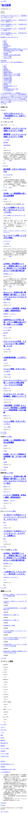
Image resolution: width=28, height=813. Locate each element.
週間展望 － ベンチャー (9, 314)
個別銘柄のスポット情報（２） (11, 614)
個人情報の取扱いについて (10, 86)
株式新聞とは (4, 37)
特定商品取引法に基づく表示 (10, 89)
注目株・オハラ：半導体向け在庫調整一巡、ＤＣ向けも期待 (14, 456)
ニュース (5, 363)
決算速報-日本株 (7, 55)
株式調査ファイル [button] (11, 93)
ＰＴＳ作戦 (6, 243)
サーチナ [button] (18, 96)
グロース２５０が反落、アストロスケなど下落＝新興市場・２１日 (14, 343)
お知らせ (3, 62)
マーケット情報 (7, 81)
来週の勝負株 (6, 145)
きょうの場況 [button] (7, 100)
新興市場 (5, 69)
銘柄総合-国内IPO (8, 49)
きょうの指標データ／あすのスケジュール (14, 215)
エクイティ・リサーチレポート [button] (10, 94)
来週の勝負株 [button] (4, 97)
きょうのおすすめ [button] (12, 97)
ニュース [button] (13, 100)
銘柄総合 (3, 745)
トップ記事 (6, 139)
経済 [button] (26, 96)
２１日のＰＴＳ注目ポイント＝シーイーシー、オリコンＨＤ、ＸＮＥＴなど (14, 517)
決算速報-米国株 (16, 55)
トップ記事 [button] (3, 93)
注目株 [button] (19, 97)
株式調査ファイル (8, 273)
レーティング (6, 241)
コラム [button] (23, 96)
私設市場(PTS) (7, 70)
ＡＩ (4, 147)
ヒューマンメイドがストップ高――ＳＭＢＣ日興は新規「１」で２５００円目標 (15, 382)
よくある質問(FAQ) (8, 90)
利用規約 (5, 87)
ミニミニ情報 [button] (10, 96)
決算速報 (3, 751)
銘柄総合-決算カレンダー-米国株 (14, 50)
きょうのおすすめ (8, 174)
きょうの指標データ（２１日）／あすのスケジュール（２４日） (14, 210)
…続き (10, 160)
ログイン (16, 37)
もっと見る (3, 1)
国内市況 (5, 333)
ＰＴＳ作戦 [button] (20, 99)
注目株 (5, 67)
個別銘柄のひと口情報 (9, 625)
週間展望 (5, 142)
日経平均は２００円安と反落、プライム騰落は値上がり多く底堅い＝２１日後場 (14, 322)
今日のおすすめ (7, 83)
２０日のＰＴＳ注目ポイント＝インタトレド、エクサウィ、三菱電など (14, 533)
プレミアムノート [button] (21, 100)
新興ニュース (6, 302)
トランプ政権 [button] (7, 102)
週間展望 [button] (18, 93)
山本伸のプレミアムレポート (10, 577)
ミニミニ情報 (6, 374)
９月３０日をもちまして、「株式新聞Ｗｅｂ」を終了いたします (14, 116)
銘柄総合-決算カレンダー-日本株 (11, 73)
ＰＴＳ (5, 525)
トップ (5, 64)
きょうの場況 (6, 330)
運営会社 (5, 84)
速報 (4, 66)
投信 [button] (19, 94)
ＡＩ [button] (15, 96)
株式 (4, 335)
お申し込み (10, 37)
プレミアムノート (8, 399)
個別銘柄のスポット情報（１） (11, 620)
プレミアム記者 (7, 76)
